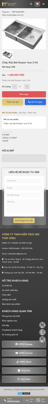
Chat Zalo (31, 400)
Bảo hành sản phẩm (11, 304)
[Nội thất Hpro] (9, 4)
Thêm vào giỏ (13, 102)
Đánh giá (32, 112)
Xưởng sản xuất (9, 299)
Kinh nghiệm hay (9, 320)
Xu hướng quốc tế (10, 334)
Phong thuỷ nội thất (11, 316)
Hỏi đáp (22, 112)
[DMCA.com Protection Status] (24, 393)
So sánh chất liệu (10, 290)
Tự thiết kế (7, 285)
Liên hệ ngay (36, 102)
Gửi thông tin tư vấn (24, 220)
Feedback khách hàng (12, 330)
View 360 (6, 294)
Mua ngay (24, 94)
